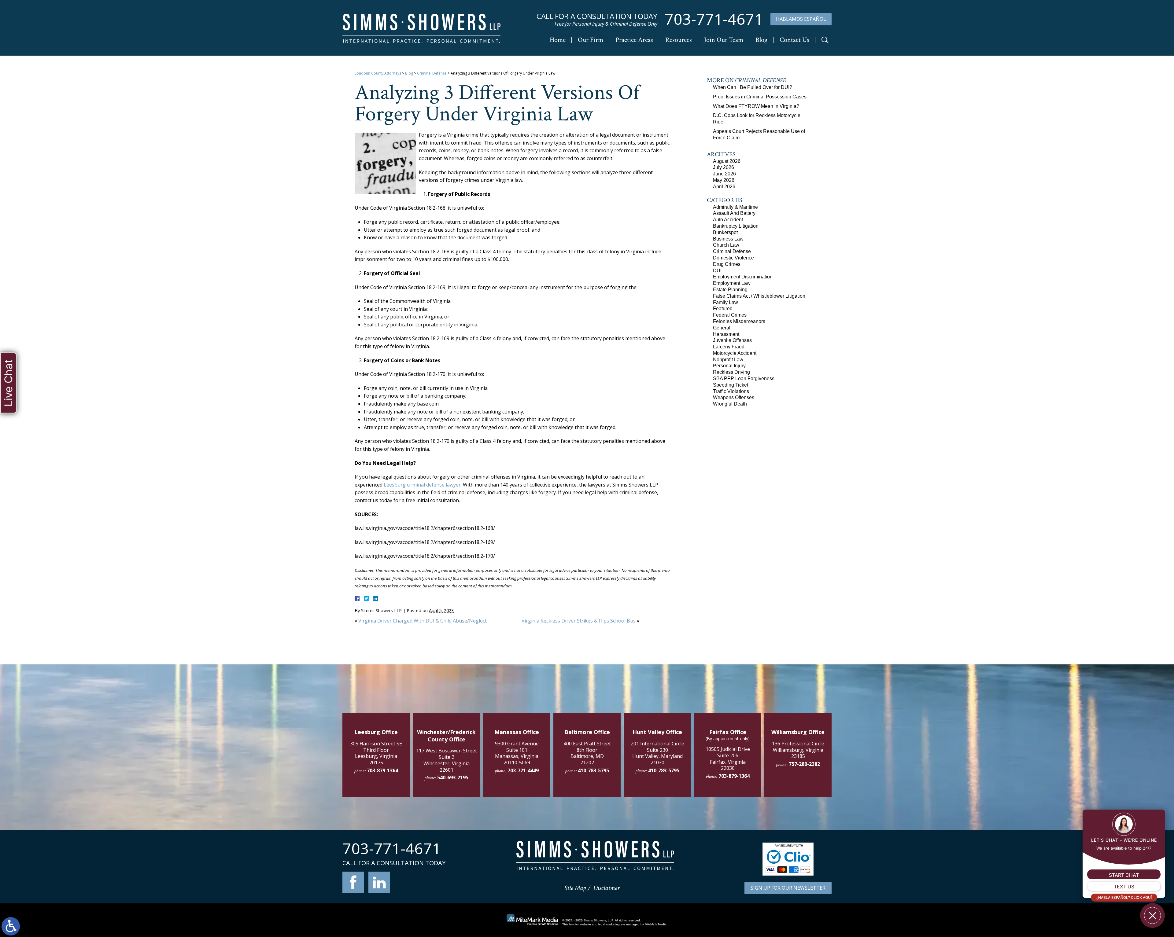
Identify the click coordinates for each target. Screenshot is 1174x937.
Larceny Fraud (728, 346)
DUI (717, 270)
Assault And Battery (734, 213)
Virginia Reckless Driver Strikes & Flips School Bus (579, 620)
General (721, 327)
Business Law (728, 238)
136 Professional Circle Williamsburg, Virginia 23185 (798, 750)
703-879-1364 (382, 770)
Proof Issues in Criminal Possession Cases (760, 96)
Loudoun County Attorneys (378, 73)
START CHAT (1124, 875)
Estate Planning (730, 289)
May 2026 (723, 180)
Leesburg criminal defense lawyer (422, 484)
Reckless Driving (731, 372)
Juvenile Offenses (732, 340)
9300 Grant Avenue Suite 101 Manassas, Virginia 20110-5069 (517, 753)
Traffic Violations (731, 391)
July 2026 (723, 167)
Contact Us (794, 39)
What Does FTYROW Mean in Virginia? (756, 106)
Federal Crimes (730, 315)
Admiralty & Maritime (735, 207)
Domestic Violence (733, 257)
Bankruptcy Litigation (736, 226)
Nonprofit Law (728, 359)
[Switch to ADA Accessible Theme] (11, 926)
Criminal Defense (432, 73)
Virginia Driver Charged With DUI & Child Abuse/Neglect (422, 620)
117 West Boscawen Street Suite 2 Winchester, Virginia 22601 (446, 760)
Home (558, 39)
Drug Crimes (726, 264)
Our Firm (590, 39)
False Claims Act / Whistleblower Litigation (759, 296)
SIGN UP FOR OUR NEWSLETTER (788, 887)
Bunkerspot (725, 232)
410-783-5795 (593, 770)
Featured (723, 308)
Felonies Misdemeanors (739, 321)
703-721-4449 (523, 770)
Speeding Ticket (730, 385)
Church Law (726, 245)
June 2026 (724, 173)
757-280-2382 (804, 764)
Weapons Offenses (733, 397)
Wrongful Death (730, 403)
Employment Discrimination (743, 276)
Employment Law (732, 283)
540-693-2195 (452, 777)
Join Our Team (723, 39)
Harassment (726, 334)
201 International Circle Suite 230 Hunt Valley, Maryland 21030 (657, 753)
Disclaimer (606, 888)
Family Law (725, 302)
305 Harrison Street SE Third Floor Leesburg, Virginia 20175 (376, 753)
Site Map (575, 888)
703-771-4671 (714, 19)
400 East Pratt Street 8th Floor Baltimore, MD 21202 (587, 753)
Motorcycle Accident (734, 353)
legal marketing (609, 924)
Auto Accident (728, 219)
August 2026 (726, 161)
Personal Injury (729, 365)
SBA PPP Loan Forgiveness (743, 378)
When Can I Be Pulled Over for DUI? (752, 87)
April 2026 (724, 186)
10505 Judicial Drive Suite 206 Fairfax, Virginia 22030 (728, 758)
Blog (761, 39)
